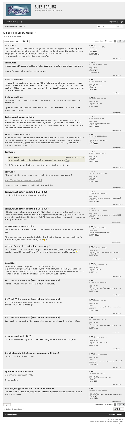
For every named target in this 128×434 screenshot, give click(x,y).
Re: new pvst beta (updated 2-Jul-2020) (27, 192)
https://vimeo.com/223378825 (19, 375)
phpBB (99, 422)
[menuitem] (19, 22)
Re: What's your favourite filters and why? (27, 246)
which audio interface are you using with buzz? (105, 361)
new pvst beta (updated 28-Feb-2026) (107, 198)
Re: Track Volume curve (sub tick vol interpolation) (32, 280)
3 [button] (120, 41)
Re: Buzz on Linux (14, 79)
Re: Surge (10, 152)
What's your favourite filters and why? (106, 252)
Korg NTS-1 (97, 269)
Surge (95, 158)
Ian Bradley (119, 419)
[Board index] (18, 10)
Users (96, 84)
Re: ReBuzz (10, 45)
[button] (123, 41)
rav (12, 158)
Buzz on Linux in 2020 (100, 141)
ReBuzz (95, 51)
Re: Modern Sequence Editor (20, 117)
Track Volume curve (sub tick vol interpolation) (105, 288)
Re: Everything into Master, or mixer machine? (29, 388)
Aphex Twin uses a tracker (102, 378)
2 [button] (117, 41)
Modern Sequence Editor (101, 123)
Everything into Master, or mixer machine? (107, 395)
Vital (67, 160)
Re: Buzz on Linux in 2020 (18, 134)
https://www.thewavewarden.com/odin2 (23, 180)
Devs (95, 50)
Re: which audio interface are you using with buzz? (32, 353)
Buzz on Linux (97, 86)
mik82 (93, 45)
